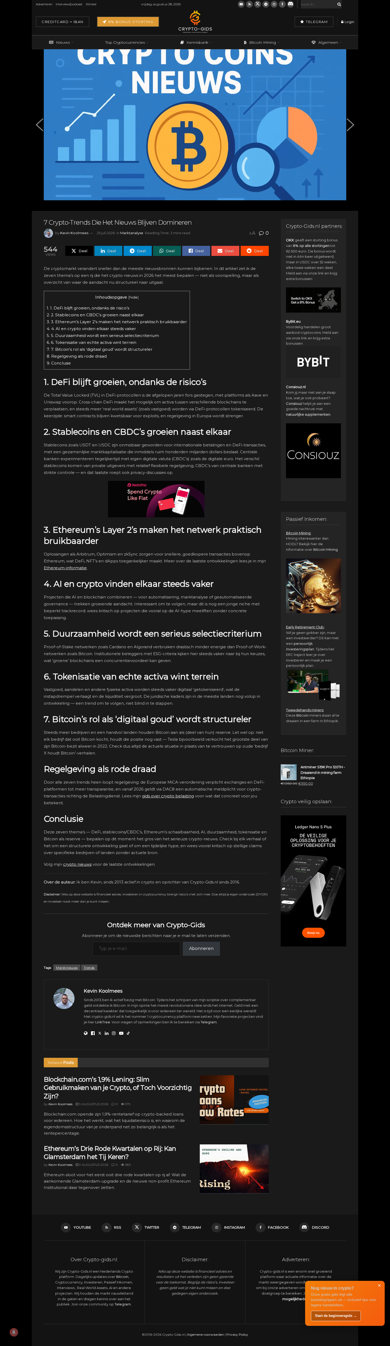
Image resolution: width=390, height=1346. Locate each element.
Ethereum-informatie (65, 567)
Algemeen (328, 42)
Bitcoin (302, 715)
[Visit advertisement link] (156, 499)
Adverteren (44, 4)
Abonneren (201, 948)
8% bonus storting (130, 22)
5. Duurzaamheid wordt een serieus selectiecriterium (103, 335)
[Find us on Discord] (290, 4)
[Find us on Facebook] (282, 4)
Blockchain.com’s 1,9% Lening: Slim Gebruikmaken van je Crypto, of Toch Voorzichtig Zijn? (118, 1088)
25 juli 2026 (106, 233)
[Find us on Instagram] (274, 4)
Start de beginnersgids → (336, 1316)
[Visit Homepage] (195, 21)
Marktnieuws (67, 968)
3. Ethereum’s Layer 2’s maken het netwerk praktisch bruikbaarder (117, 321)
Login (349, 22)
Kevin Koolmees (74, 233)
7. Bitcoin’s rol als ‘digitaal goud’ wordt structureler (100, 349)
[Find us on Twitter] (257, 4)
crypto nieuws (77, 864)
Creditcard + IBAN (63, 22)
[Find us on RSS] (249, 4)
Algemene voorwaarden (205, 1334)
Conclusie (59, 363)
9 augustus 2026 (93, 1104)
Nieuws (63, 42)
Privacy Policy (237, 1334)
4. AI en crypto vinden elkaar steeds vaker (91, 328)
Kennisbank (197, 42)
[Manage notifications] (14, 1332)
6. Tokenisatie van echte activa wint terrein (91, 342)
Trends (89, 968)
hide (133, 297)
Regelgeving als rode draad (77, 356)
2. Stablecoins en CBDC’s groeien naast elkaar (95, 314)
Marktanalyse (131, 233)
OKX (290, 240)
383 (127, 1165)
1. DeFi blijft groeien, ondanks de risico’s (88, 307)
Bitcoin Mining (262, 42)
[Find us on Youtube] (241, 4)
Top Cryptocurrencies (125, 42)
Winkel (91, 4)
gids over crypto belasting (168, 795)
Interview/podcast (69, 4)
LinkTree (102, 1022)
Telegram (316, 22)
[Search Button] (338, 4)
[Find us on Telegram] (265, 4)
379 (127, 1104)
